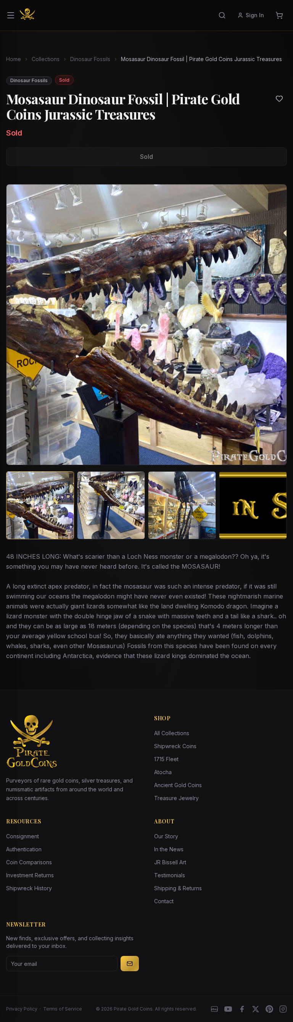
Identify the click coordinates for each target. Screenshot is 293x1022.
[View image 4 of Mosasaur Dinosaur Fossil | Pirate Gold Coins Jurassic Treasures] (253, 505)
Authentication (24, 849)
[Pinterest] (269, 1009)
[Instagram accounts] (283, 1009)
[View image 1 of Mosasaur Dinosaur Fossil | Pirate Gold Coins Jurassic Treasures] (40, 505)
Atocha (163, 772)
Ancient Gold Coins (178, 785)
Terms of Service (62, 1009)
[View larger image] (146, 324)
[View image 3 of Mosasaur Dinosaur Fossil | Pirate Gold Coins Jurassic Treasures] (182, 505)
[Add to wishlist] (279, 98)
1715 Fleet (166, 759)
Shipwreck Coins (175, 746)
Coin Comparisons (29, 862)
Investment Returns (30, 875)
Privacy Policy (21, 1009)
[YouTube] (228, 1009)
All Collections (171, 733)
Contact (164, 901)
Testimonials (169, 875)
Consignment (22, 836)
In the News (169, 849)
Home (13, 59)
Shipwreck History (29, 888)
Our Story (166, 836)
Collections (46, 59)
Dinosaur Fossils (90, 59)
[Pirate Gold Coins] (27, 15)
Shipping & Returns (178, 888)
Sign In (255, 15)
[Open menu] (10, 15)
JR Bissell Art (170, 862)
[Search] (222, 15)
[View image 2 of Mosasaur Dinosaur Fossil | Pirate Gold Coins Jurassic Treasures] (111, 505)
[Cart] (279, 15)
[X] (255, 1009)
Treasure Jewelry (176, 798)
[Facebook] (242, 1009)
